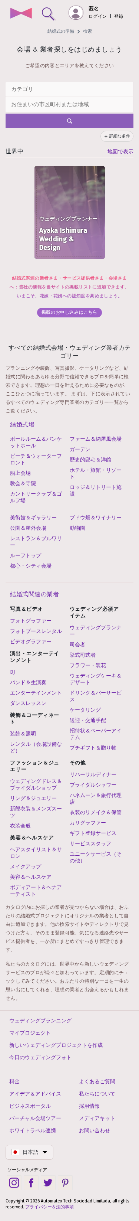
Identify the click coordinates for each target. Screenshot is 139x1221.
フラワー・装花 (88, 665)
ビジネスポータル (30, 1106)
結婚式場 (22, 424)
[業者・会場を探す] (47, 12)
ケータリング (85, 710)
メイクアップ (25, 866)
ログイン (98, 16)
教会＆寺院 (23, 483)
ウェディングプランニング (40, 1021)
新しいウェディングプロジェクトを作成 (56, 1045)
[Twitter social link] (48, 1182)
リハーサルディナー (93, 774)
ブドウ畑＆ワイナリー (96, 518)
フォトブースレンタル (36, 631)
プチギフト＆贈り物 (93, 748)
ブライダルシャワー (93, 785)
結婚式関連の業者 (34, 594)
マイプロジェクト (30, 1033)
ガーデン (80, 449)
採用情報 (89, 1106)
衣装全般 (20, 826)
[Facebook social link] (31, 1182)
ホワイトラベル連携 (32, 1130)
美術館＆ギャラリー (33, 518)
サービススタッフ (90, 843)
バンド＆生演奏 (28, 682)
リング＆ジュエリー (33, 798)
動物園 (77, 528)
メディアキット (97, 1118)
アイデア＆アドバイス (35, 1094)
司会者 (77, 644)
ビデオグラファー (31, 642)
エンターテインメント (36, 693)
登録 (118, 16)
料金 (14, 1081)
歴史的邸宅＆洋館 (90, 460)
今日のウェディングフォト (40, 1057)
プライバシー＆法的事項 (49, 1206)
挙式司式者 (83, 655)
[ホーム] (21, 14)
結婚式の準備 (60, 31)
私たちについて (97, 1094)
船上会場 (20, 473)
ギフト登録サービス (93, 833)
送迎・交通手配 (88, 720)
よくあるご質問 (97, 1081)
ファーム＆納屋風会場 (96, 439)
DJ (12, 672)
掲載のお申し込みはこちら (69, 312)
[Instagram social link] (14, 1182)
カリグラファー (88, 823)
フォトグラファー (31, 621)
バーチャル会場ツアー (35, 1118)
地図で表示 (120, 151)
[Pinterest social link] (65, 1182)
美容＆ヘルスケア (31, 877)
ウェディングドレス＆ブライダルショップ (36, 784)
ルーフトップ (25, 555)
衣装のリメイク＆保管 (96, 812)
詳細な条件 (119, 136)
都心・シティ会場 (31, 566)
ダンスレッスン (28, 703)
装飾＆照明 (23, 734)
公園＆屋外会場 (28, 528)
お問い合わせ (94, 1130)
